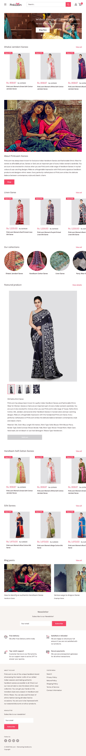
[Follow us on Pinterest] (17, 740)
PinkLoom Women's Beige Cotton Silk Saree (50, 546)
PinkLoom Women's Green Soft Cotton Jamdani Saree (19, 88)
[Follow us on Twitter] (9, 740)
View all (79, 47)
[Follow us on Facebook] (5, 740)
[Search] (68, 4)
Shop (9, 182)
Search (49, 674)
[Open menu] (5, 4)
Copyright (7, 749)
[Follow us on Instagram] (13, 740)
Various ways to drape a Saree (66, 595)
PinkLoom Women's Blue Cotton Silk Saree (18, 546)
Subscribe (59, 624)
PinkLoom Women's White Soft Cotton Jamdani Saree (50, 88)
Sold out (25, 437)
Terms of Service (53, 687)
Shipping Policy (52, 684)
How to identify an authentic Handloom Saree (23, 595)
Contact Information (54, 690)
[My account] (76, 4)
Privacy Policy (52, 677)
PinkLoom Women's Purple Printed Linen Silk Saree (49, 233)
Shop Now (15, 30)
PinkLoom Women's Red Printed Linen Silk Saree (19, 233)
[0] (80, 4)
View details (77, 285)
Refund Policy (52, 680)
